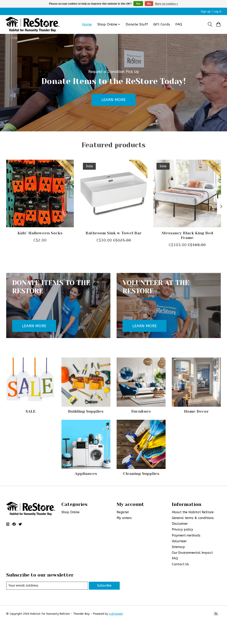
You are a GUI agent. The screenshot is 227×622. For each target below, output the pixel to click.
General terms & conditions (193, 518)
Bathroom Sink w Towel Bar (114, 233)
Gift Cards (161, 24)
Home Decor (196, 411)
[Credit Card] (216, 614)
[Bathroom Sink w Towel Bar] (113, 193)
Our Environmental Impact (192, 553)
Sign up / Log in (211, 11)
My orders (124, 518)
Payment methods (186, 535)
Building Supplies (86, 411)
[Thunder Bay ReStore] (32, 24)
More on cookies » (166, 3)
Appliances (86, 473)
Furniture (141, 411)
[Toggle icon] (210, 24)
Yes (138, 3)
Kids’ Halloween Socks (39, 233)
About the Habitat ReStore (193, 512)
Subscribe (104, 585)
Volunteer (179, 541)
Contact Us (180, 564)
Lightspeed (116, 613)
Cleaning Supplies (141, 473)
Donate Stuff (137, 24)
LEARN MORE (113, 99)
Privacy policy (182, 529)
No (149, 3)
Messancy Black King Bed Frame (187, 235)
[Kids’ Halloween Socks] (40, 193)
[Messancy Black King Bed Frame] (187, 193)
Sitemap (178, 547)
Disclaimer (180, 524)
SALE (30, 411)
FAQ (178, 24)
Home (87, 24)
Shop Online (70, 512)
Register (123, 512)
